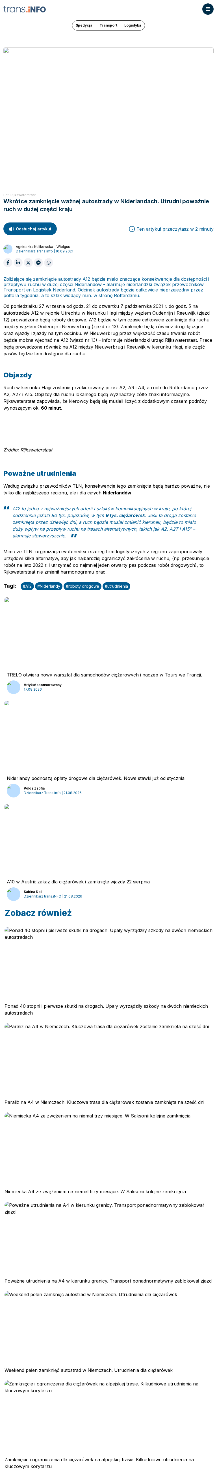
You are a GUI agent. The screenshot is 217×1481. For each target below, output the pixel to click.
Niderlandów (117, 493)
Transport (108, 25)
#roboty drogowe (82, 586)
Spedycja (84, 25)
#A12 (27, 586)
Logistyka (132, 25)
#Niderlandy (48, 586)
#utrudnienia (116, 586)
